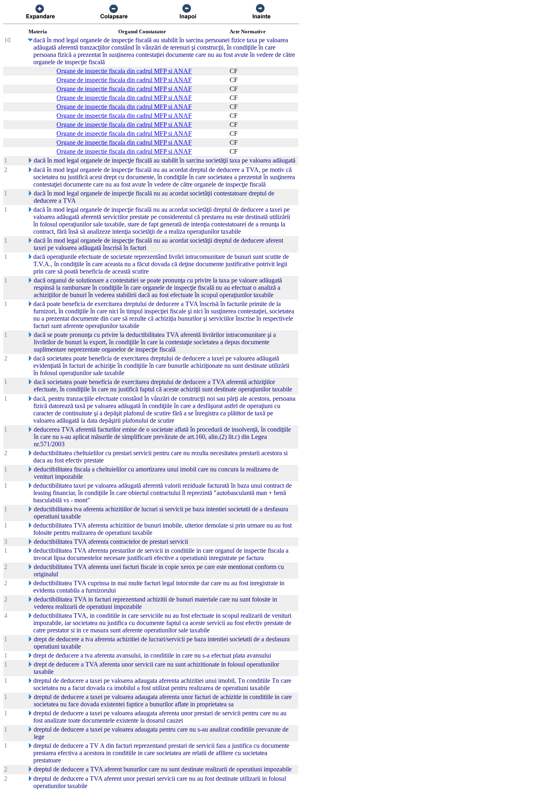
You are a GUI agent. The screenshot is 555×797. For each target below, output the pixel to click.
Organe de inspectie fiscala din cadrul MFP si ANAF (124, 70)
